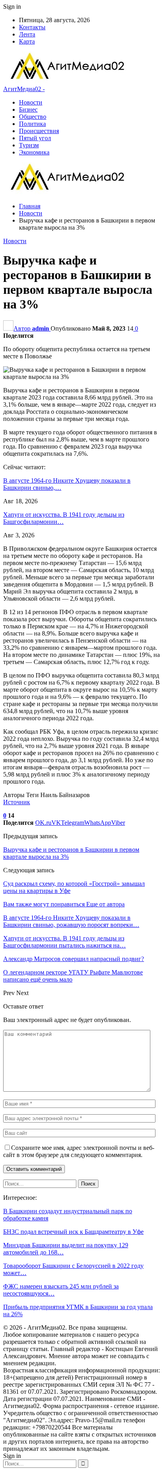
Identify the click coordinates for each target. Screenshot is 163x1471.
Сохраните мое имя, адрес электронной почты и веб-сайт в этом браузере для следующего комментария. (78, 1151)
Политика (32, 123)
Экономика (34, 152)
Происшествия (39, 130)
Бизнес (28, 109)
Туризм (29, 145)
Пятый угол (35, 138)
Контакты (32, 27)
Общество (32, 116)
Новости (30, 102)
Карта (27, 41)
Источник (16, 802)
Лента (27, 34)
